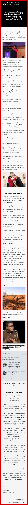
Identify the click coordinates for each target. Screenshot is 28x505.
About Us (5, 487)
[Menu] (24, 3)
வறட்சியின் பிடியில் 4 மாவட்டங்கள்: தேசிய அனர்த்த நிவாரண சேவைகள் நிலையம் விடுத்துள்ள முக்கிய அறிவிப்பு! (13, 314)
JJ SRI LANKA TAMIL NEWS (13, 2)
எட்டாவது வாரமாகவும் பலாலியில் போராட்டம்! (12, 378)
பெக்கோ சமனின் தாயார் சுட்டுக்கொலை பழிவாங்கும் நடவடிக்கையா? (11, 358)
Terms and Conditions (8, 492)
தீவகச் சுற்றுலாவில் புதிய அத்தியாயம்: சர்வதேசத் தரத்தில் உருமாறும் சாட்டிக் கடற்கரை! (16, 372)
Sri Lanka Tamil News (18, 22)
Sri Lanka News (6, 383)
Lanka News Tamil (7, 328)
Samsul (23, 502)
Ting (14, 385)
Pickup (23, 383)
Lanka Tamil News (16, 383)
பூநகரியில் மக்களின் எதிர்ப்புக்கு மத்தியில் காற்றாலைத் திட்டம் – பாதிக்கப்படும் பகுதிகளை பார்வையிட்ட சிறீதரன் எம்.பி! (15, 365)
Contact (5, 489)
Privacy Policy (6, 490)
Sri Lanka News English (9, 326)
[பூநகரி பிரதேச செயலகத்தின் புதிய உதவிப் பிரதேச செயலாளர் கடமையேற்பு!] (14, 332)
